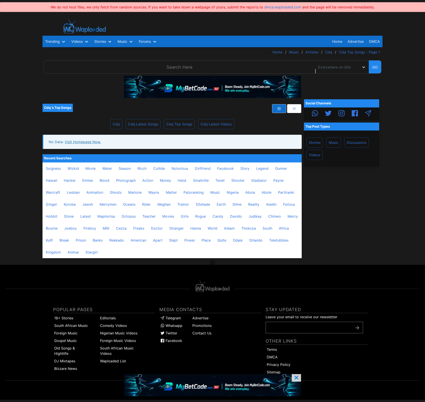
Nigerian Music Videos (118, 333)
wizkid (73, 168)
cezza (121, 228)
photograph (126, 180)
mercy (293, 216)
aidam (229, 228)
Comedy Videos (113, 325)
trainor (183, 204)
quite (221, 240)
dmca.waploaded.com (282, 7)
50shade (203, 204)
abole (266, 192)
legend (262, 168)
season (125, 168)
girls (185, 216)
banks (98, 240)
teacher (149, 216)
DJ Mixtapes (64, 361)
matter (171, 192)
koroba (70, 204)
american (138, 240)
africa (284, 228)
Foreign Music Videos (118, 340)
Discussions (356, 142)
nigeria (233, 192)
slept (173, 240)
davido (236, 216)
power (189, 240)
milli (106, 228)
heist (182, 180)
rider (146, 204)
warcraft (53, 192)
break (64, 240)
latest (85, 216)
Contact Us (201, 333)
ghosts (116, 192)
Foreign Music (65, 333)
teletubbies (278, 240)
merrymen (108, 204)
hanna (195, 228)
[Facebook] (355, 114)
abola (250, 192)
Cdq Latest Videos (216, 124)
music (215, 192)
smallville (201, 180)
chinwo (274, 216)
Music (333, 142)
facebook (225, 168)
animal (73, 252)
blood (104, 180)
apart (157, 240)
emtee (87, 180)
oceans (129, 204)
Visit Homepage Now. (83, 142)
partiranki (286, 192)
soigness (53, 168)
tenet (220, 180)
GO (375, 67)
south (267, 228)
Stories (315, 142)
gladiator (259, 180)
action (147, 180)
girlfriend (203, 168)
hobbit (51, 216)
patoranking (194, 192)
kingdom (53, 252)
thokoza (248, 228)
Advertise (200, 318)
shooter (238, 180)
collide (159, 168)
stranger (176, 228)
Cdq (116, 124)
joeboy (70, 228)
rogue (200, 216)
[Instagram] (342, 114)
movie (90, 168)
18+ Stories (63, 318)
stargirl (91, 252)
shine (236, 204)
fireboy (89, 228)
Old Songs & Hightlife (64, 351)
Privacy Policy (278, 364)
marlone (135, 192)
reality (253, 204)
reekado (116, 240)
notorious (180, 168)
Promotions (202, 325)
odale (238, 240)
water (107, 168)
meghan (164, 204)
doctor (157, 228)
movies (168, 216)
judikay (255, 216)
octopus (129, 216)
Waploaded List (113, 361)
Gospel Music (65, 340)
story (244, 168)
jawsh (87, 204)
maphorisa (106, 216)
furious (289, 204)
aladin (271, 204)
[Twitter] (328, 114)
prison (81, 240)
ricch (142, 168)
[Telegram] (368, 114)
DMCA (374, 41)
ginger (51, 204)
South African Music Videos (117, 351)
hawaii (51, 180)
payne (278, 180)
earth (221, 204)
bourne (52, 228)
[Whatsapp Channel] (315, 114)
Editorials (108, 318)
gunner (281, 168)
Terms (272, 349)
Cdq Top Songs (179, 124)
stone (69, 216)
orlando (256, 240)
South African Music (71, 325)
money (165, 180)
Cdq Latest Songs (143, 124)
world (212, 228)
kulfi (49, 240)
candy (217, 216)
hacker (70, 180)
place (206, 240)
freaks (138, 228)
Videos (314, 155)
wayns (153, 192)
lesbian (73, 192)
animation (94, 192)
